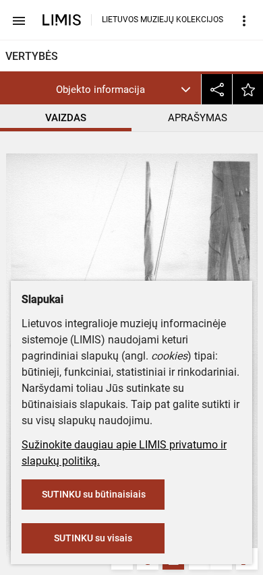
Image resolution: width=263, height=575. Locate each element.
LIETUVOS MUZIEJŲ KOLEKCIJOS (162, 19)
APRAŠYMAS (197, 118)
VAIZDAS (65, 118)
